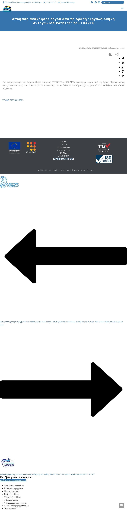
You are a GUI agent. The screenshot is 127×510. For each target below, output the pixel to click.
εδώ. (77, 207)
